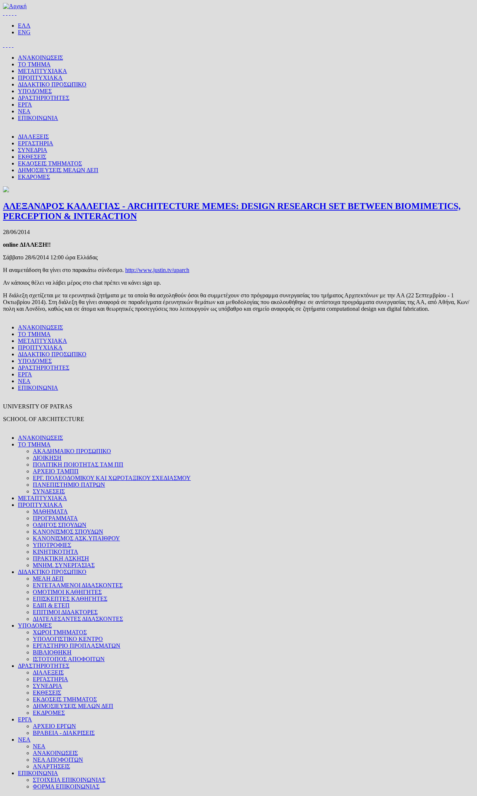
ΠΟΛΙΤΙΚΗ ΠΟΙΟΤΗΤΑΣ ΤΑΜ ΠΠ (78, 464)
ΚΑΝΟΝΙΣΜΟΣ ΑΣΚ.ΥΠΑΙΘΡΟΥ (76, 538)
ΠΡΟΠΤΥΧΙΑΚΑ (40, 78)
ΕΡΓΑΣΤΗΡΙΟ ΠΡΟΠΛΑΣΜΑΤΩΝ (76, 645)
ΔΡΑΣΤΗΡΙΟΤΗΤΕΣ (43, 98)
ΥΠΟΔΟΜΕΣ (35, 91)
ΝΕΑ (24, 111)
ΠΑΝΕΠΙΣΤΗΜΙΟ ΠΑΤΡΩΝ (69, 484)
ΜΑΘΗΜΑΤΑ (50, 511)
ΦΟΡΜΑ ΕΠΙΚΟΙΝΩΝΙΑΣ (66, 786)
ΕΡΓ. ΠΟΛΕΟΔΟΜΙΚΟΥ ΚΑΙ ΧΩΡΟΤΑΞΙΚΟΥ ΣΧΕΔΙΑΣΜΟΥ (112, 478)
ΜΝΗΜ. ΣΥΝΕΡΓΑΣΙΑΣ (64, 565)
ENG (24, 32)
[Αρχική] (14, 6)
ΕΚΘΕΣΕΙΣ (32, 157)
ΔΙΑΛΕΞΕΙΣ (33, 136)
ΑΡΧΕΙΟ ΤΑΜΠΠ (56, 471)
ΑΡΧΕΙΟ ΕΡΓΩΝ (54, 726)
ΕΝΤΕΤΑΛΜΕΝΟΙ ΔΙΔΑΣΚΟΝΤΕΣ (78, 585)
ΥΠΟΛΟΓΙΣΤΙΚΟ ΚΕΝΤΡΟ (68, 639)
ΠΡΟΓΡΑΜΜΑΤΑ (55, 518)
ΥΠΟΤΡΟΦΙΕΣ (52, 545)
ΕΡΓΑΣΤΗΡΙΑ (35, 143)
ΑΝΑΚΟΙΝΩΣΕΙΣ (40, 57)
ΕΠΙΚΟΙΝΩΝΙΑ (38, 118)
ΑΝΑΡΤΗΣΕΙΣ (51, 766)
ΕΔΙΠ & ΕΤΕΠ (51, 605)
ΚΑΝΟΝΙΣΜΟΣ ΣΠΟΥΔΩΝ (68, 531)
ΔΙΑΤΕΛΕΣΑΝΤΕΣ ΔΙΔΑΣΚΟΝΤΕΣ (78, 619)
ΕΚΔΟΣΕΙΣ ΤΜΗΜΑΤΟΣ (50, 163)
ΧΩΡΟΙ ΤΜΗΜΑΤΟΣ (60, 632)
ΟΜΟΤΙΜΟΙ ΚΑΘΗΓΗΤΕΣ (67, 592)
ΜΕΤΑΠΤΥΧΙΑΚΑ (42, 71)
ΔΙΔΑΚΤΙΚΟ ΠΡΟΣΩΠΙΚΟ (52, 84)
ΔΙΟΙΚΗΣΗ (47, 458)
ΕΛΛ (24, 25)
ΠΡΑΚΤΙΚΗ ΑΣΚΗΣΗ (61, 558)
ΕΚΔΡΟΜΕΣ (34, 177)
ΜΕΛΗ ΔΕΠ (48, 578)
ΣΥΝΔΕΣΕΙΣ (49, 491)
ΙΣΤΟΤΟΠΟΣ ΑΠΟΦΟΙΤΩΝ (69, 659)
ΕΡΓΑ (25, 104)
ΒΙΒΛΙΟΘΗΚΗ (52, 652)
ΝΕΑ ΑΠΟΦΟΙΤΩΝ (58, 759)
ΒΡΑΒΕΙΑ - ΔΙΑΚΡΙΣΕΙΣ (64, 733)
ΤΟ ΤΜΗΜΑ (34, 64)
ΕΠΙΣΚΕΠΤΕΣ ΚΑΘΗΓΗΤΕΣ (70, 599)
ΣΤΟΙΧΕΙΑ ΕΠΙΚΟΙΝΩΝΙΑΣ (69, 780)
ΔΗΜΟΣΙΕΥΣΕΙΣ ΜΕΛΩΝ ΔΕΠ (58, 170)
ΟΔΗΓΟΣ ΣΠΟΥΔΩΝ (59, 525)
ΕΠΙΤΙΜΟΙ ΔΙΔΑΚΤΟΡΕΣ (65, 612)
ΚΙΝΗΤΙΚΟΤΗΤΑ (55, 552)
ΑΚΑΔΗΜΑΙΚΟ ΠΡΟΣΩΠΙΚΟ (72, 451)
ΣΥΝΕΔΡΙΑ (32, 150)
